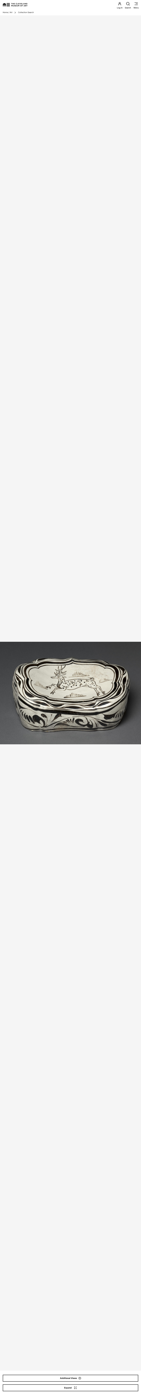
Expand (68, 1387)
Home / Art (7, 12)
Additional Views (68, 1378)
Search (128, 8)
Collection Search (26, 12)
